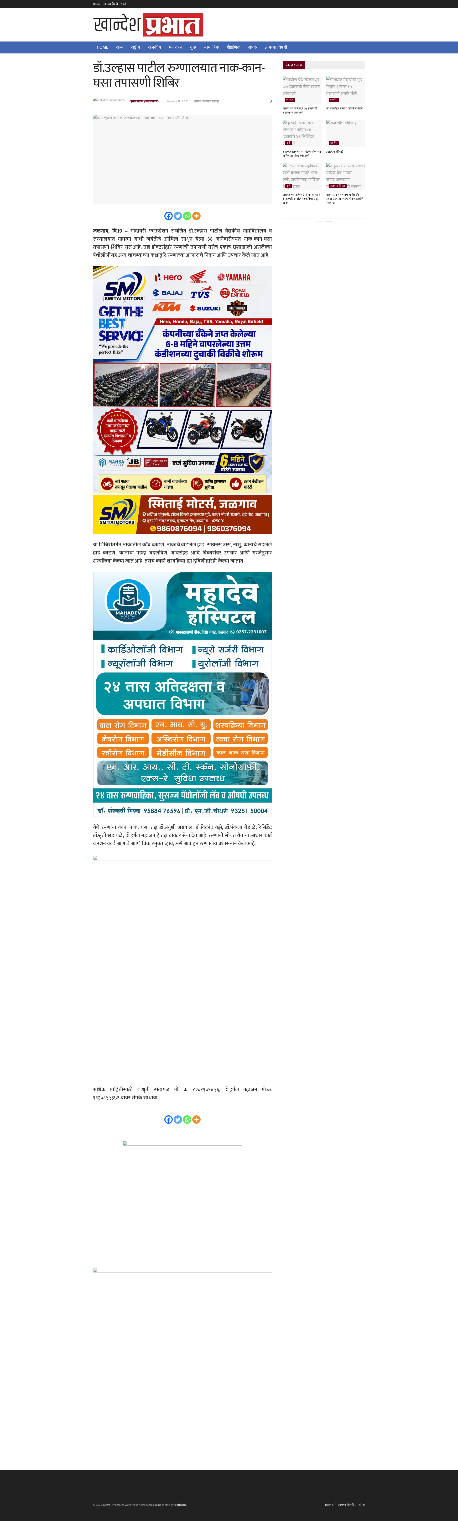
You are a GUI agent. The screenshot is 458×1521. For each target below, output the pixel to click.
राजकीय (154, 47)
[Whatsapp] (187, 216)
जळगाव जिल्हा (211, 101)
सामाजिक (211, 47)
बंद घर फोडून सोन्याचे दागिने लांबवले (344, 108)
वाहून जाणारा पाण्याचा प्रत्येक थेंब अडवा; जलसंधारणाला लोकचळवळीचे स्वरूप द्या (344, 198)
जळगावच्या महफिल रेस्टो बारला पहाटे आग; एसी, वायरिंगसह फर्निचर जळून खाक (301, 198)
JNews (106, 1504)
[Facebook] (168, 216)
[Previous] (319, 218)
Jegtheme (180, 1504)
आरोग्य (197, 101)
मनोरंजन (175, 47)
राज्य (119, 47)
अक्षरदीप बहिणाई (334, 151)
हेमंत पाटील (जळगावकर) (144, 101)
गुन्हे (193, 47)
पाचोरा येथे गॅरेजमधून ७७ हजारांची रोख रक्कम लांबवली (300, 110)
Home (96, 4)
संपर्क (123, 4)
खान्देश (290, 100)
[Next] (328, 218)
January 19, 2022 (178, 101)
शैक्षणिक (233, 47)
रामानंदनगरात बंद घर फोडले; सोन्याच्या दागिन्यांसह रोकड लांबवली (302, 153)
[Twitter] (178, 216)
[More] (196, 216)
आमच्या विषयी (110, 4)
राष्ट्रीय (135, 47)
